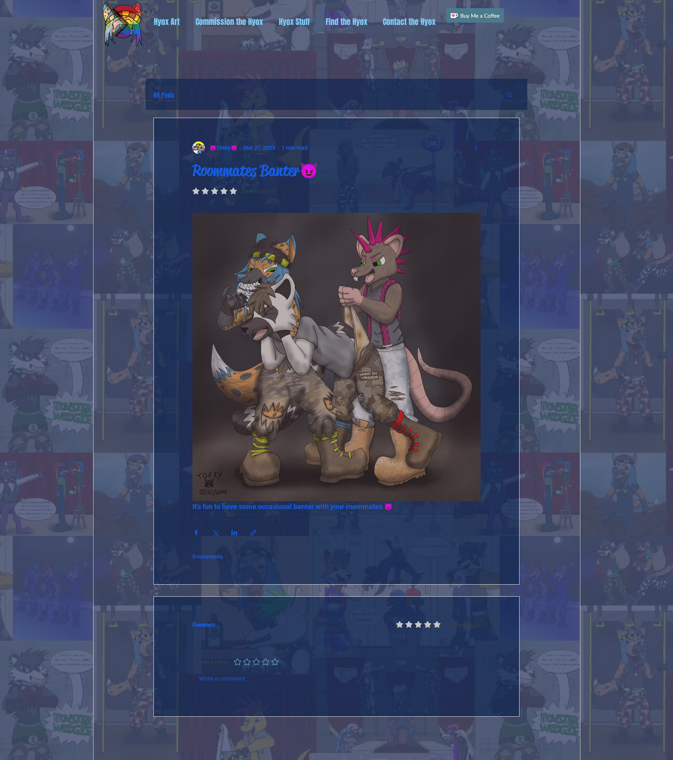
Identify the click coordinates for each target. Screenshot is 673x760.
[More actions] (476, 147)
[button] (166, 22)
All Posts (163, 94)
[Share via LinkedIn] (234, 532)
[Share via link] (253, 532)
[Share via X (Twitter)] (215, 532)
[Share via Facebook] (196, 532)
